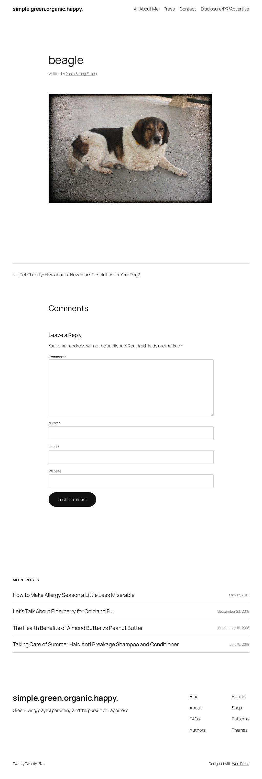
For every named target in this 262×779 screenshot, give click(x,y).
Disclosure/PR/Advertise (225, 9)
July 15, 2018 (239, 644)
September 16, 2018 (233, 627)
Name (54, 422)
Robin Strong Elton (80, 73)
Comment (58, 356)
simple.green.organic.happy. (48, 8)
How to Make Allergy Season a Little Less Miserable (74, 595)
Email (54, 446)
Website (55, 470)
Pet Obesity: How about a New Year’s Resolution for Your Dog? (80, 274)
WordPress (240, 763)
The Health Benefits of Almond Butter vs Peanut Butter (78, 628)
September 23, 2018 (233, 611)
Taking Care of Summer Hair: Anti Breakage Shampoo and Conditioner (96, 644)
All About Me (146, 9)
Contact (188, 9)
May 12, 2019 (239, 595)
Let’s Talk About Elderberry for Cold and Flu (63, 611)
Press (169, 9)
